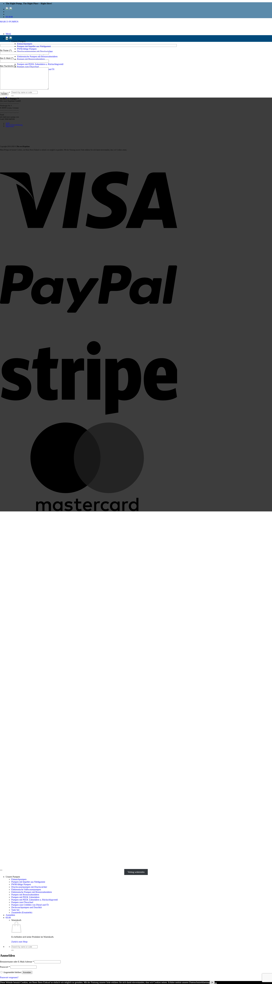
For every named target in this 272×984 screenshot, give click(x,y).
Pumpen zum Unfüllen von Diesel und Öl (30, 905)
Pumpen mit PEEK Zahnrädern (25, 897)
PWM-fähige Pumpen (27, 49)
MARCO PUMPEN (9, 21)
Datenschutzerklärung (14, 125)
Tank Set (15, 910)
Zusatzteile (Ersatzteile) (21, 912)
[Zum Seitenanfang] (1, 870)
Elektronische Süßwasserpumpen (26, 889)
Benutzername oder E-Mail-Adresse (17, 961)
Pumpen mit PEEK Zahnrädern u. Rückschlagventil (40, 64)
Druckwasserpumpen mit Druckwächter (35, 51)
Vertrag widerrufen (136, 872)
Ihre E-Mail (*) (6, 58)
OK (212, 982)
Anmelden (27, 972)
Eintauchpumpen (24, 44)
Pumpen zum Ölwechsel (28, 67)
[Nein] (216, 983)
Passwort (5, 967)
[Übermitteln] (12, 95)
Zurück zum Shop (19, 941)
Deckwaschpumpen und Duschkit (26, 907)
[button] (8, 34)
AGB (7, 123)
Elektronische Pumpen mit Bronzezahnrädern (37, 56)
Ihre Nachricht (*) (8, 66)
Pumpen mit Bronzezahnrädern (31, 59)
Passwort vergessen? (9, 977)
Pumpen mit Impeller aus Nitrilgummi (34, 46)
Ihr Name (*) (6, 50)
